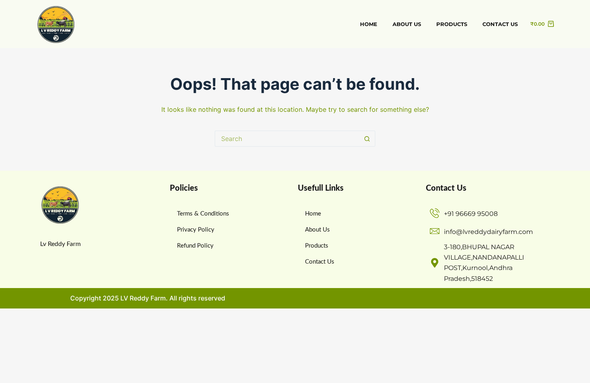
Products (451, 24)
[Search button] (367, 139)
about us (407, 24)
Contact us (500, 24)
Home (368, 24)
